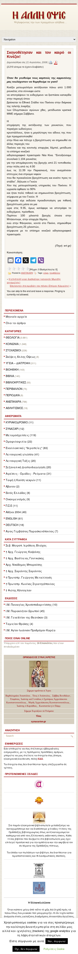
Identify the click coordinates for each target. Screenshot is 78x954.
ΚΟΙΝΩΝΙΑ (12, 344)
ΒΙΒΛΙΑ (10, 376)
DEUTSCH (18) (15, 525)
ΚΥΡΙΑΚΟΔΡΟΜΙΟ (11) (20, 422)
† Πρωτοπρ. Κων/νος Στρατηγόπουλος (30, 584)
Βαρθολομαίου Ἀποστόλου (18, 695)
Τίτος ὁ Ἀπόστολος (41, 695)
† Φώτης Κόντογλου (18, 590)
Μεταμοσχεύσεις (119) (21, 435)
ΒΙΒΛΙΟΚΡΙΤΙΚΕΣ (16, 382)
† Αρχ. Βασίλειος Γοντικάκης (25, 558)
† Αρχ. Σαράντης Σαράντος (24, 571)
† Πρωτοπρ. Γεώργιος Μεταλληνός (29, 577)
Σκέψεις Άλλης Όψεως (21, 357)
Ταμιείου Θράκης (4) (19, 624)
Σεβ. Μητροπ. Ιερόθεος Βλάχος (26, 545)
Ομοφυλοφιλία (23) (19, 441)
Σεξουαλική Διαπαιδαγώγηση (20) (28, 467)
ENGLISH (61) (14, 518)
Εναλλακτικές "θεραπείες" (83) (27, 448)
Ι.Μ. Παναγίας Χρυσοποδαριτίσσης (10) (31, 604)
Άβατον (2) (13, 486)
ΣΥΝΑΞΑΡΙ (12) (15, 429)
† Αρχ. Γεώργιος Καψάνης (23, 552)
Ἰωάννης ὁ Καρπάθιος (27, 706)
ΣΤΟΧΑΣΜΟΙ (13, 350)
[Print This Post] (51, 62)
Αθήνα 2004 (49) (16, 512)
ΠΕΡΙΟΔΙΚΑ (13, 395)
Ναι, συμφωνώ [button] (57, 941)
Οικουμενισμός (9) (18, 499)
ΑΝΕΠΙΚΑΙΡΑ (13, 401)
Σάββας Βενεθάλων (61, 695)
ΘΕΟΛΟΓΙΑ (13, 337)
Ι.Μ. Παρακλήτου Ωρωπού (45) (25, 611)
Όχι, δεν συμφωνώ (26, 949)
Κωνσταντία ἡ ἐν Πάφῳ (49, 706)
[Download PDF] (55, 62)
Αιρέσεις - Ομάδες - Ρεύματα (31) (28, 473)
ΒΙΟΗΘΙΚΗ (12, 369)
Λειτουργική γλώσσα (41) (22, 454)
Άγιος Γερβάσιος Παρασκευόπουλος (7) (32, 531)
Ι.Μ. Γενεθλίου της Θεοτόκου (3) (27, 617)
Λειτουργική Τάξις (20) (21, 461)
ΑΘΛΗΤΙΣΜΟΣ (14, 408)
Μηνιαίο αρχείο (16, 316)
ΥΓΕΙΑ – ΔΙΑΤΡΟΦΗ (18, 363)
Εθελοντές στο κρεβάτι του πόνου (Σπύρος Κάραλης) (39, 285)
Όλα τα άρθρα (16, 323)
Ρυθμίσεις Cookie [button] (54, 949)
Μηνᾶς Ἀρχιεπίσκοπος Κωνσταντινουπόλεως (48, 702)
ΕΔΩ (40, 759)
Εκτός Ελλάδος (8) (18, 493)
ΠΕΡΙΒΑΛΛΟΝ (14, 389)
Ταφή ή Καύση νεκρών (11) (23, 480)
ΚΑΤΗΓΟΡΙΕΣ (13, 331)
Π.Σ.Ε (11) (12, 505)
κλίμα (45, 273)
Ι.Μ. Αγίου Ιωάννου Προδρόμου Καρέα (30, 630)
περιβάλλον (54, 273)
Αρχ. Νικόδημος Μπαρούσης (24, 564)
